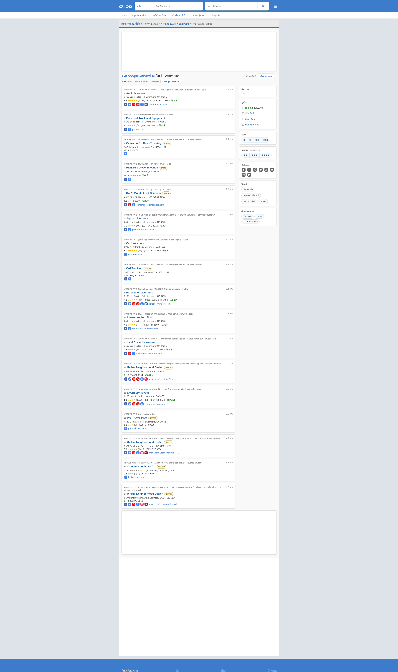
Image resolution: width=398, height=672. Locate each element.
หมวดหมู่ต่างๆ (198, 15)
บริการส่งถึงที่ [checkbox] (249, 201)
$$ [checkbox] (250, 140)
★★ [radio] (245, 155)
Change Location (170, 82)
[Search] (263, 6)
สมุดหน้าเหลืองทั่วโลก (131, 24)
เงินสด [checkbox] (263, 201)
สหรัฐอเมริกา (151, 24)
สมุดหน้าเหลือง (139, 15)
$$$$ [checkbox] (265, 140)
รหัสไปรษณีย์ (178, 15)
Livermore (184, 24)
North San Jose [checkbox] (250, 221)
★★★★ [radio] (265, 155)
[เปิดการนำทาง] (275, 6)
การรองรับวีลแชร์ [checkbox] (251, 195)
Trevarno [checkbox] (247, 216)
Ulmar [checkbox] (259, 216)
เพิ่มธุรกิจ (215, 15)
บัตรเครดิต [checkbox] (248, 189)
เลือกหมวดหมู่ (266, 76)
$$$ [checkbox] (257, 140)
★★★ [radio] (254, 155)
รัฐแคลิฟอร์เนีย (168, 24)
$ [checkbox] (244, 140)
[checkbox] (257, 107)
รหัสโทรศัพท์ (159, 15)
